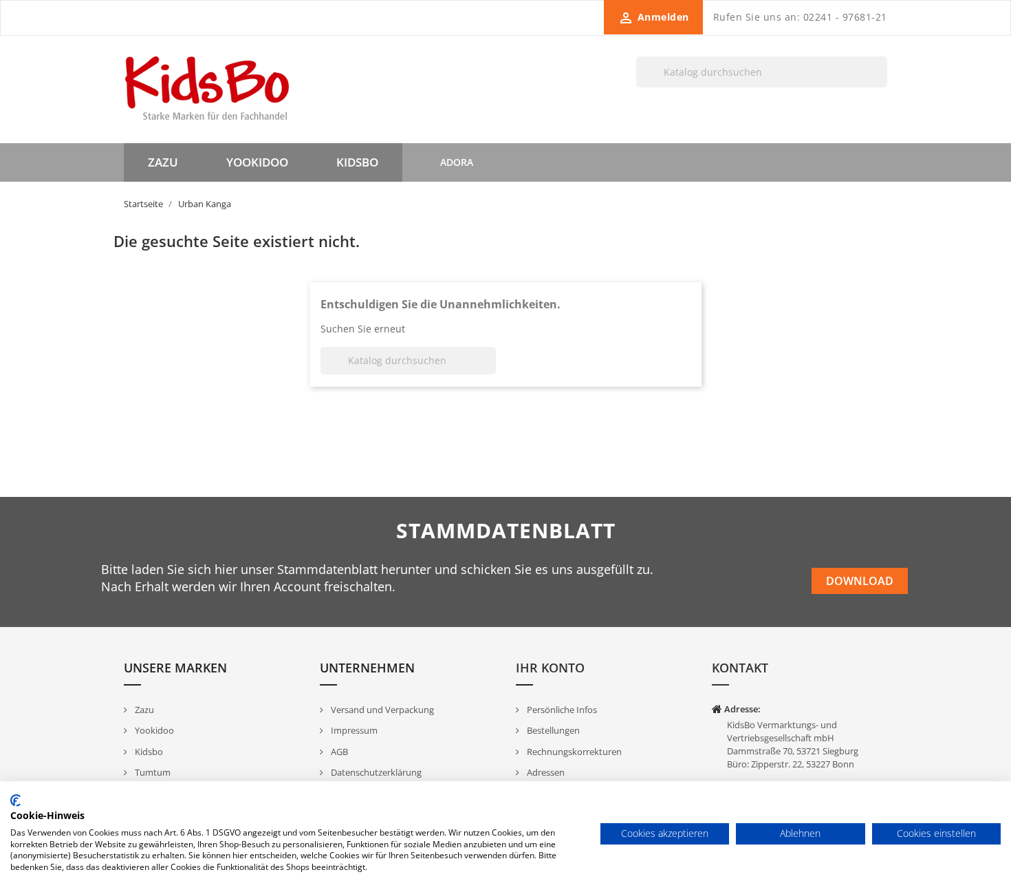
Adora (456, 162)
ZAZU (163, 162)
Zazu (143, 709)
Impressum (353, 730)
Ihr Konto (550, 667)
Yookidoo (153, 730)
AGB (338, 751)
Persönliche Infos (561, 709)
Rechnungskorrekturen (573, 751)
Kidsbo (148, 751)
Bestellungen (552, 730)
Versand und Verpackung (381, 709)
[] (882, 86)
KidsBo (357, 162)
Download (859, 580)
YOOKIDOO (257, 162)
